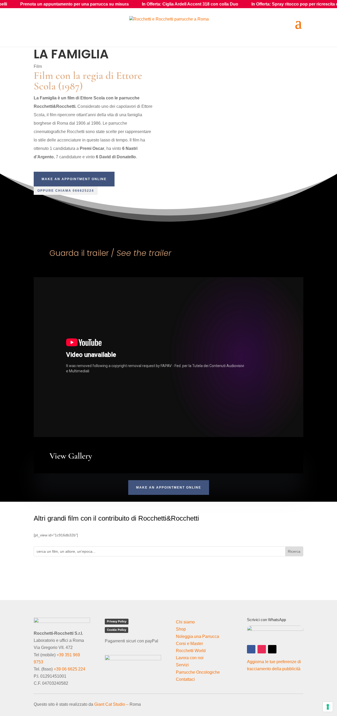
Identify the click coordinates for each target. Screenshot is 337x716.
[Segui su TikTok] (272, 649)
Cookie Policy (116, 630)
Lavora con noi (190, 658)
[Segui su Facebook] (251, 649)
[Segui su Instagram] (261, 649)
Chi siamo (185, 622)
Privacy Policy (116, 621)
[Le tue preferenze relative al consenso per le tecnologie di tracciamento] (328, 707)
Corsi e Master (189, 643)
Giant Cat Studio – (111, 704)
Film (38, 66)
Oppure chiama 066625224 (65, 190)
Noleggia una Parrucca (197, 636)
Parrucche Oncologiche (198, 672)
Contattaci (185, 679)
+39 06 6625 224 (69, 669)
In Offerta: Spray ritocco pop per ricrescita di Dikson (273, 4)
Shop (181, 629)
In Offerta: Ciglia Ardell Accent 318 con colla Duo (160, 4)
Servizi (182, 665)
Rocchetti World (191, 650)
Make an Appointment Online (74, 179)
